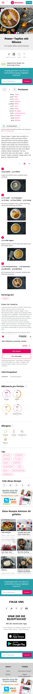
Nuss (19, 466)
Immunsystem (8, 466)
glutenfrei (16, 463)
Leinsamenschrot (20, 113)
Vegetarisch (11, 6)
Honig (16, 108)
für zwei (18, 459)
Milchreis (4, 570)
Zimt (16, 106)
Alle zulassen (16, 351)
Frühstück (6, 459)
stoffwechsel (7, 474)
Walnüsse (17, 120)
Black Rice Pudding (23, 552)
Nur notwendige (16, 356)
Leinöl (16, 99)
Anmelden (27, 81)
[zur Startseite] (17, 2)
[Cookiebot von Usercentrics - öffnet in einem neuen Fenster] (19, 336)
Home (8, 671)
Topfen (17, 94)
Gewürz (5, 463)
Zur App (29, 2)
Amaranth (18, 115)
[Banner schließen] (30, 336)
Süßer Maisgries (6, 532)
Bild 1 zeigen (14, 33)
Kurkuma (17, 101)
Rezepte (3, 6)
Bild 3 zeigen (18, 33)
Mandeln (17, 118)
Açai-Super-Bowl (7, 552)
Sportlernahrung (18, 470)
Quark (5, 470)
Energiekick (19, 455)
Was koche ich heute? (24, 671)
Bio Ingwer (18, 111)
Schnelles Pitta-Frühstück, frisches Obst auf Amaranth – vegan (24, 533)
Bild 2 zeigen (16, 33)
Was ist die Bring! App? (7, 131)
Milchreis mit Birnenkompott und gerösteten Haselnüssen (24, 571)
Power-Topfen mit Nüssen (23, 6)
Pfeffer (17, 104)
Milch (16, 97)
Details (25, 346)
